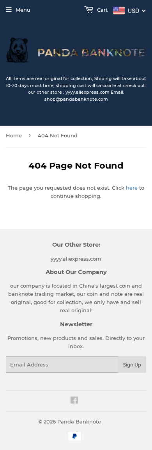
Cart (101, 10)
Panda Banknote (79, 421)
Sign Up (132, 365)
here (132, 188)
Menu (23, 10)
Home (14, 135)
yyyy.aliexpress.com (76, 259)
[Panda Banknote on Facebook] (74, 401)
